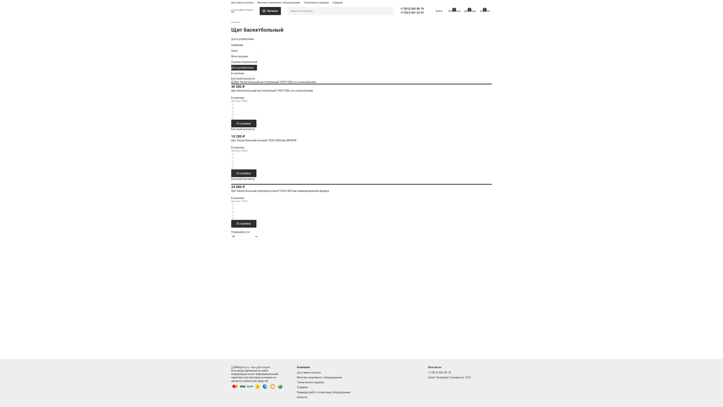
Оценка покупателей (244, 61)
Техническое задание (316, 2)
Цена (234, 50)
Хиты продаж (239, 56)
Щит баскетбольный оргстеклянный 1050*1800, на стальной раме (272, 90)
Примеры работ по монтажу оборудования (323, 392)
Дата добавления (242, 39)
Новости (302, 397)
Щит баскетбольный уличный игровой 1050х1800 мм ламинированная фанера (280, 190)
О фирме (338, 2)
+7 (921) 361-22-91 (412, 12)
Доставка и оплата (242, 2)
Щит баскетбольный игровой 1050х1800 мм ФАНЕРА (264, 140)
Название (237, 45)
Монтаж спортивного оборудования (278, 2)
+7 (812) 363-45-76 (412, 8)
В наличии (237, 73)
